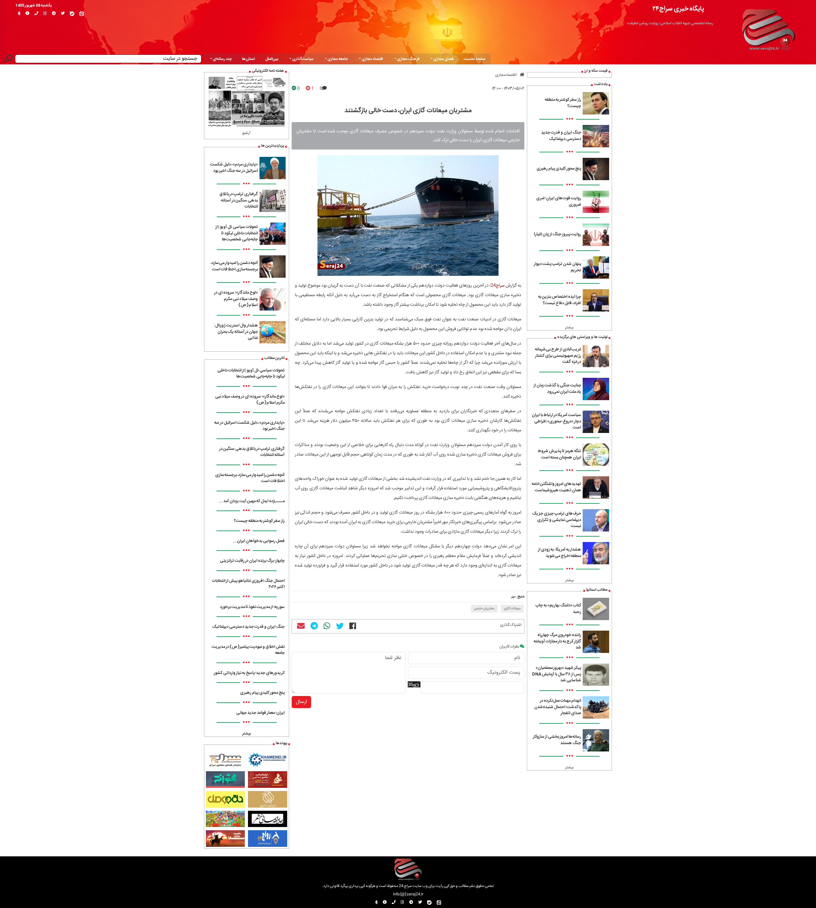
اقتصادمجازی (505, 75)
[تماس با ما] (36, 13)
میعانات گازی (512, 608)
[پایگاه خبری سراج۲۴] (768, 28)
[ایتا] (81, 13)
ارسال (301, 702)
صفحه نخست (474, 59)
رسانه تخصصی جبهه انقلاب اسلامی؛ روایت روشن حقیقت (670, 23)
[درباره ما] (27, 13)
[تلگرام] (53, 13)
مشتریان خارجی (484, 608)
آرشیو (246, 133)
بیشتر (569, 327)
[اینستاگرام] (45, 13)
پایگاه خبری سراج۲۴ (678, 9)
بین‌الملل (271, 59)
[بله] (72, 13)
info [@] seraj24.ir (408, 894)
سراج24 (498, 285)
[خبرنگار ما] (19, 13)
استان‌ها (248, 59)
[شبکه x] (62, 13)
